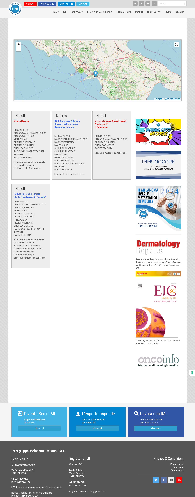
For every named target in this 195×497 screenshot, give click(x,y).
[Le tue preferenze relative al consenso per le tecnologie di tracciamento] (192, 373)
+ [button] (19, 44)
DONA (82, 4)
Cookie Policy (177, 470)
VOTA (29, 4)
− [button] (19, 49)
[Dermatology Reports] (158, 246)
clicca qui (39, 428)
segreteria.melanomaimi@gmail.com (87, 491)
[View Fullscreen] (176, 44)
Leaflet (158, 99)
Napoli (20, 116)
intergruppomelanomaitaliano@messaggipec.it (39, 487)
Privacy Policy (177, 464)
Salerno (61, 116)
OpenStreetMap (172, 99)
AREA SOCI (46, 4)
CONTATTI (65, 4)
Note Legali (178, 467)
